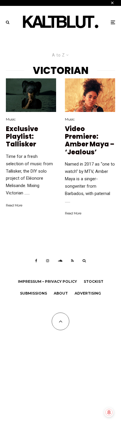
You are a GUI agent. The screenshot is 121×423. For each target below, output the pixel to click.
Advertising (88, 293)
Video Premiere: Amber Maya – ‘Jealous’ (89, 140)
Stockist (93, 281)
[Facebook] (36, 261)
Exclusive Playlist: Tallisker (22, 136)
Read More (14, 205)
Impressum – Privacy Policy (47, 281)
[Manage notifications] (109, 412)
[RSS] (72, 261)
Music (11, 119)
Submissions (33, 293)
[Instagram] (47, 261)
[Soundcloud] (60, 261)
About (61, 293)
